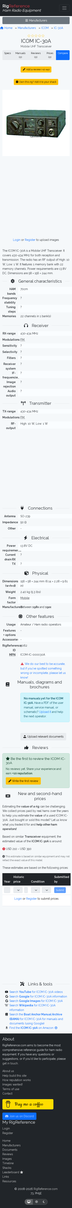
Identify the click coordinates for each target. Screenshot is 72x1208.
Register (30, 239)
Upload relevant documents (45, 736)
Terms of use (10, 1089)
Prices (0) (50, 55)
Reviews (7, 1154)
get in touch (10, 1063)
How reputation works (16, 1080)
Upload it (45, 711)
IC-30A (58, 28)
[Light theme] (36, 1202)
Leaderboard (11, 1172)
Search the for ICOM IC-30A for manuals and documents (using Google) (36, 1019)
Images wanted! (12, 1084)
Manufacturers (37, 20)
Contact (7, 1093)
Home (8, 28)
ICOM (45, 28)
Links (5, 1176)
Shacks (6, 1167)
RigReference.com (46, 1189)
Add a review (38, 69)
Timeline (8, 1163)
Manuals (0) (20, 55)
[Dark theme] (43, 1202)
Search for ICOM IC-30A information (38, 996)
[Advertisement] (36, 197)
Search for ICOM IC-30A (36, 1001)
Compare (63, 53)
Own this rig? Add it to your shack (37, 81)
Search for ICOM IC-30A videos (36, 991)
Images (7, 1158)
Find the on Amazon (31, 1027)
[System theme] (29, 1202)
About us (8, 1071)
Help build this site (14, 1075)
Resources (9, 1181)
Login (16, 239)
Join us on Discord (21, 1116)
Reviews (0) (36, 55)
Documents (9, 1149)
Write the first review (24, 781)
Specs (7, 53)
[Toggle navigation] (64, 8)
